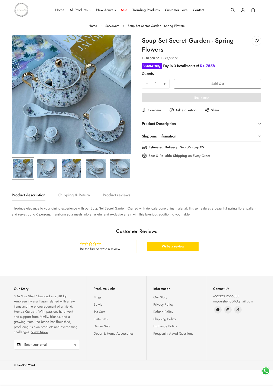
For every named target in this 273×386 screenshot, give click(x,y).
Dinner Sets (102, 326)
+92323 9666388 (226, 296)
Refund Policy (163, 311)
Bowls (98, 304)
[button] (253, 10)
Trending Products (146, 9)
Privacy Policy (163, 304)
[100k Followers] (228, 310)
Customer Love (176, 9)
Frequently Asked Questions (173, 333)
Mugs (97, 297)
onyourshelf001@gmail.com (233, 301)
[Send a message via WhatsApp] (266, 371)
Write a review (173, 246)
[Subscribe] (75, 345)
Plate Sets (100, 319)
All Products (79, 9)
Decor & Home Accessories (113, 333)
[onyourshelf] (21, 10)
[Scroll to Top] (265, 363)
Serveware (112, 25)
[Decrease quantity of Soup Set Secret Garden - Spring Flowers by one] (146, 83)
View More (39, 332)
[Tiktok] (238, 310)
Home (59, 9)
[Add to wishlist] (256, 41)
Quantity (148, 73)
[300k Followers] (218, 310)
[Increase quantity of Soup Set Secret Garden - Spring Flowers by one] (164, 83)
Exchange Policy (165, 326)
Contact (198, 9)
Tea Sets (99, 311)
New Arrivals (106, 9)
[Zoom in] (122, 44)
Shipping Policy (164, 319)
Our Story (160, 297)
